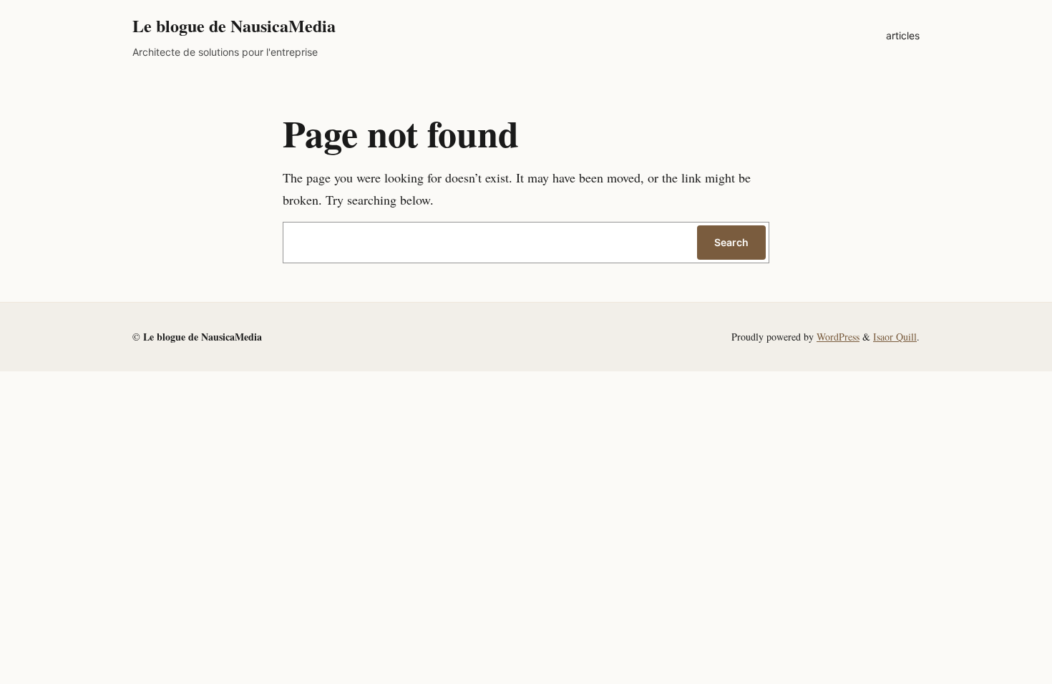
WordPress (838, 336)
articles (903, 35)
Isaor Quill (895, 336)
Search (731, 242)
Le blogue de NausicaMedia (234, 25)
